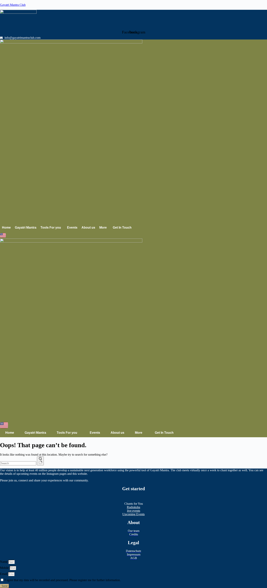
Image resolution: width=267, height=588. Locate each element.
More (103, 227)
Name (4, 561)
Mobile (5, 567)
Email (4, 573)
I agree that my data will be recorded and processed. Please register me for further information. (63, 580)
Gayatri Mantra (25, 227)
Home (6, 227)
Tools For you (50, 227)
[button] (52, 227)
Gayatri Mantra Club (13, 4)
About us (88, 227)
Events (72, 227)
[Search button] (40, 460)
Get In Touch (122, 227)
